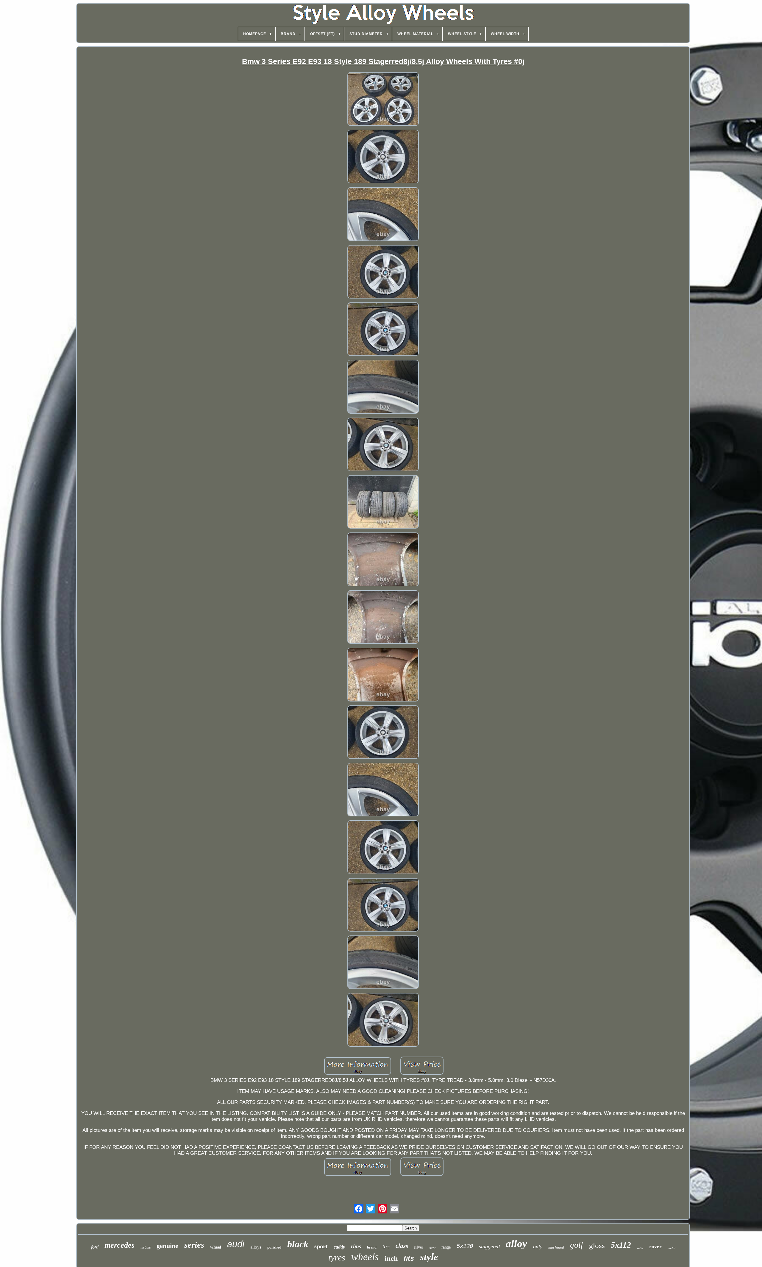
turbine (145, 1247)
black (297, 1244)
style (429, 1257)
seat (432, 1248)
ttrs (386, 1246)
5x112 (621, 1244)
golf (576, 1245)
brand (372, 1247)
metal (671, 1248)
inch (391, 1258)
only (537, 1246)
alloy (516, 1243)
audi (235, 1244)
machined (556, 1247)
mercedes (119, 1245)
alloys (255, 1247)
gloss (597, 1245)
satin (640, 1248)
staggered (489, 1246)
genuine (167, 1245)
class (402, 1245)
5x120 (465, 1246)
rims (356, 1246)
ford (95, 1246)
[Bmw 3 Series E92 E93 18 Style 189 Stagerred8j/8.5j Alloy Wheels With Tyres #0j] (383, 100)
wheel (215, 1247)
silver (418, 1247)
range (446, 1247)
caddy (339, 1246)
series (194, 1244)
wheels (365, 1256)
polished (274, 1247)
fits (409, 1258)
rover (655, 1246)
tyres (336, 1257)
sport (321, 1246)
